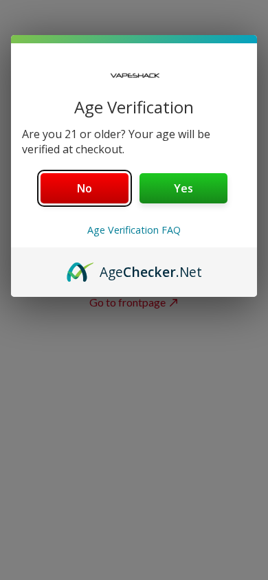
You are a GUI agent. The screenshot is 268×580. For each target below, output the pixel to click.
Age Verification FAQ (134, 229)
